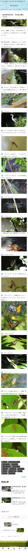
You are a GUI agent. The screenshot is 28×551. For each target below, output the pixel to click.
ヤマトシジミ (12, 473)
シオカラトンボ (16, 466)
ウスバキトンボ (6, 464)
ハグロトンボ (21, 468)
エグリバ (20, 471)
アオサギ (5, 461)
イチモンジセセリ (6, 466)
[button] (25, 330)
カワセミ (5, 473)
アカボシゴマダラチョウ (14, 461)
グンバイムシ (13, 468)
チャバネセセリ (12, 471)
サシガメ (5, 471)
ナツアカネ (5, 468)
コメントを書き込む (14, 516)
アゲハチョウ (15, 464)
